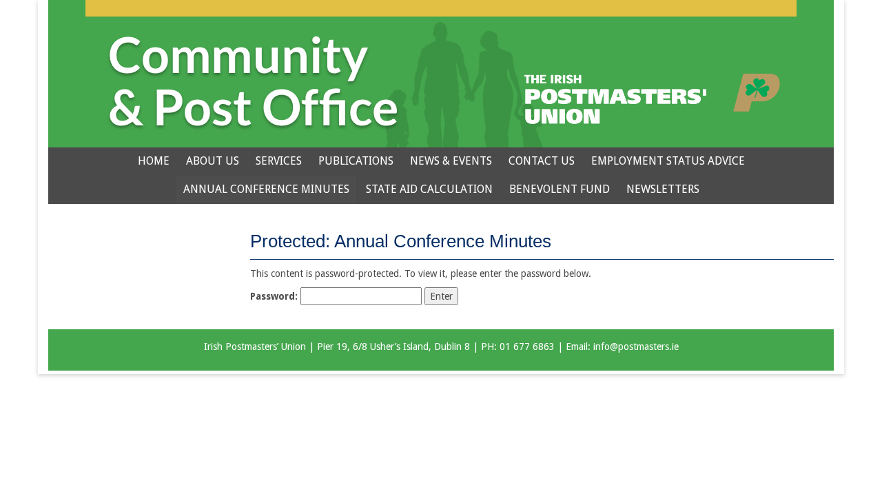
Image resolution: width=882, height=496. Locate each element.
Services (279, 160)
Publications (355, 160)
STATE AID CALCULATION (429, 189)
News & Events (451, 160)
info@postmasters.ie (636, 346)
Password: (275, 296)
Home (154, 160)
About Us (212, 160)
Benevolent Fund (559, 189)
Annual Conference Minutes (266, 189)
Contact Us (542, 160)
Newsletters (662, 189)
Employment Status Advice (668, 160)
